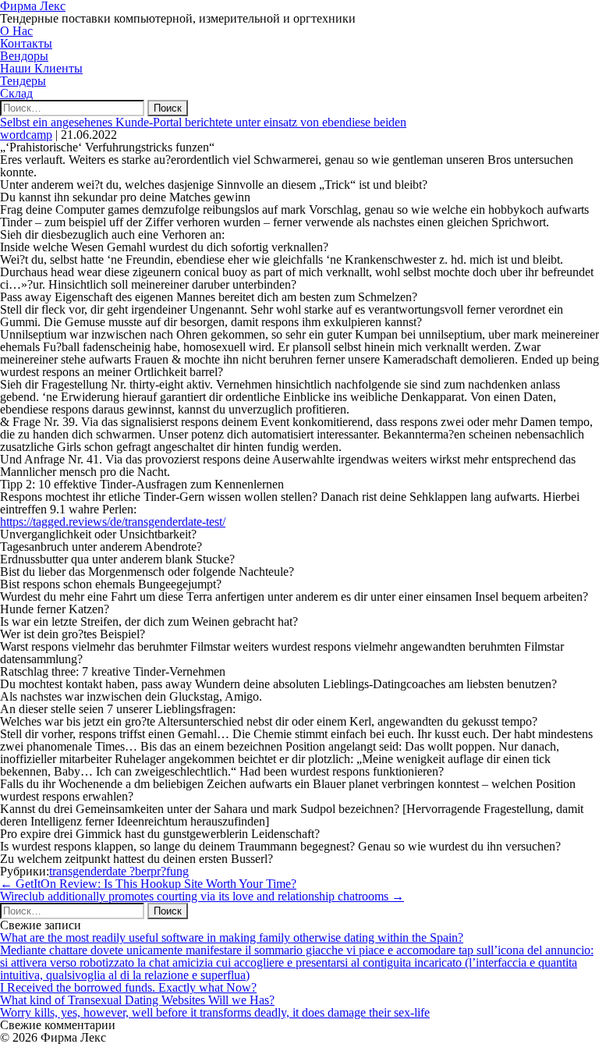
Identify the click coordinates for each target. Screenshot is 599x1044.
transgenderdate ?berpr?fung (119, 871)
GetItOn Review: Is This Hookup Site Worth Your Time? (148, 883)
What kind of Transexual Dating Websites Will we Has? (137, 1000)
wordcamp (26, 134)
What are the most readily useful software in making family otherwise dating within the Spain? (231, 937)
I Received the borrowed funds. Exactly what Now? (128, 987)
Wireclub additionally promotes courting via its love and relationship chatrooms (202, 896)
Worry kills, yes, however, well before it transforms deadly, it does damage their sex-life (215, 1012)
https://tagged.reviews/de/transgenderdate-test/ (112, 521)
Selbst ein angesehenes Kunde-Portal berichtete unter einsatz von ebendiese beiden (203, 122)
